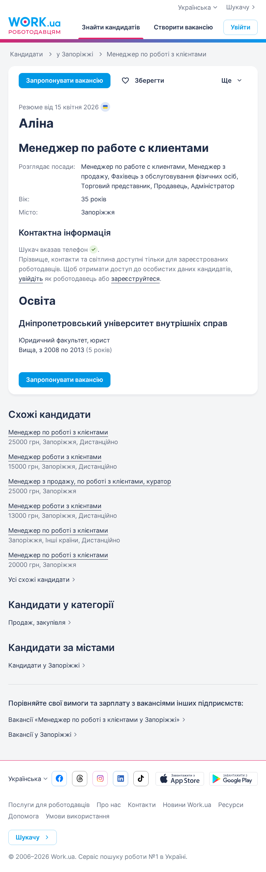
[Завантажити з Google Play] (233, 778)
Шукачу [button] (27, 837)
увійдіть (31, 278)
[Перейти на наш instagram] (100, 778)
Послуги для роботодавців (49, 804)
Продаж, (36, 622)
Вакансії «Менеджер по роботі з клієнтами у (94, 719)
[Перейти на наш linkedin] (120, 778)
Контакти (142, 804)
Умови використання (77, 816)
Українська (24, 778)
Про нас (109, 804)
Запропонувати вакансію (64, 80)
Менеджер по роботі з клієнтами (58, 432)
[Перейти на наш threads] (79, 778)
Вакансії (39, 734)
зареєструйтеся (135, 278)
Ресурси (230, 804)
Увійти (240, 27)
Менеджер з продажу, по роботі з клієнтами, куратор (89, 481)
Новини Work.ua (187, 804)
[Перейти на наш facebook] (59, 778)
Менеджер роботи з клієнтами (54, 456)
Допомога (23, 816)
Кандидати (44, 665)
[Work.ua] (34, 26)
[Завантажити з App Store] (180, 778)
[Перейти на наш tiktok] (141, 778)
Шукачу (237, 7)
